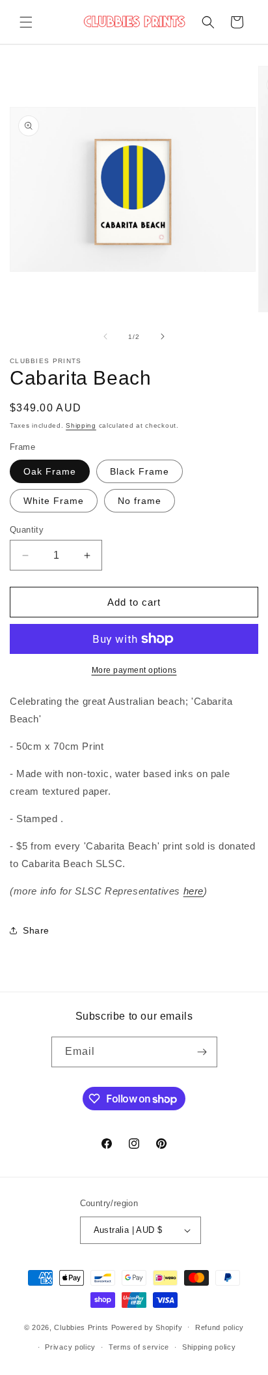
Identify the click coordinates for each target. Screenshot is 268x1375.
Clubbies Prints (81, 1327)
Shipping (81, 425)
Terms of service (139, 1347)
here (193, 890)
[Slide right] (162, 336)
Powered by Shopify (147, 1327)
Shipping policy (209, 1347)
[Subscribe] (202, 1052)
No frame (139, 500)
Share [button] (36, 930)
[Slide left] (105, 336)
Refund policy (219, 1327)
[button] (26, 22)
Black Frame (139, 471)
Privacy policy (70, 1347)
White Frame (53, 500)
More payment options (134, 670)
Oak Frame (49, 471)
